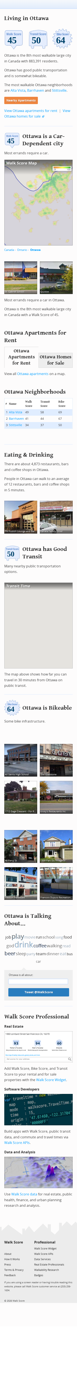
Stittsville (59, 90)
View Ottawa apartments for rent (30, 111)
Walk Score (13, 1242)
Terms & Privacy (14, 1270)
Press (7, 1264)
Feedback (10, 1275)
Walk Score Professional (36, 1016)
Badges (38, 1275)
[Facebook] (13, 1248)
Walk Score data (24, 1194)
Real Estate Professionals (49, 1264)
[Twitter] (6, 1248)
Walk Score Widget (51, 1080)
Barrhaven (35, 90)
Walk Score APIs (17, 1143)
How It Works (12, 1259)
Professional (44, 1242)
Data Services (42, 1259)
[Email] (20, 1248)
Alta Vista (17, 90)
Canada (9, 250)
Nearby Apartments (21, 100)
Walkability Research (46, 1270)
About (7, 1253)
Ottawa (35, 250)
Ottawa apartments (33, 374)
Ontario (22, 250)
